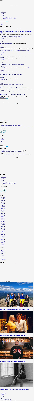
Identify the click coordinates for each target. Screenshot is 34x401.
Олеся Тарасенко (2, 82)
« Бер (0, 193)
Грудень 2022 (3, 228)
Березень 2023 (3, 226)
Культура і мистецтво (4, 73)
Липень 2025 (3, 206)
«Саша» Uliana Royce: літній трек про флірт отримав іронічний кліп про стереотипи (12, 124)
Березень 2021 (3, 243)
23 (4, 132)
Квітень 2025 (3, 208)
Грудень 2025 (3, 202)
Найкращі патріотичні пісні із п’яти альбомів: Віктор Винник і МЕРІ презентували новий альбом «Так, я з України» (14, 50)
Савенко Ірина (2, 33)
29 (3, 133)
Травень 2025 (3, 207)
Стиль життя (3, 14)
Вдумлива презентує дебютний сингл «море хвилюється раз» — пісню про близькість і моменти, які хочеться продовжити (17, 152)
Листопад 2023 (3, 220)
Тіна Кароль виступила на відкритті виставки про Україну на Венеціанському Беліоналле (11, 84)
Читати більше (2, 35)
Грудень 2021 (3, 237)
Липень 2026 (3, 197)
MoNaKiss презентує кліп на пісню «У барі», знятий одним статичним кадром (11, 125)
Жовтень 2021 (3, 238)
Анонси (2, 11)
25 (0, 133)
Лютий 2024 (2, 218)
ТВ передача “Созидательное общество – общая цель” (10, 17)
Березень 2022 (3, 235)
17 (5, 131)
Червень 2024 (3, 215)
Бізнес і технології (3, 249)
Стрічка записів (3, 259)
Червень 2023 (3, 224)
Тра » (2, 193)
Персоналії (2, 15)
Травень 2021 (3, 242)
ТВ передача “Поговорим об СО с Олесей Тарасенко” (9, 18)
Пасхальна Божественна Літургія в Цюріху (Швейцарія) (7, 78)
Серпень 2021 (3, 240)
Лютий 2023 (2, 227)
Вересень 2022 (3, 230)
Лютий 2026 (2, 201)
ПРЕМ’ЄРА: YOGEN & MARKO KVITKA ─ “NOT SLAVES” (6, 43)
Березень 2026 (3, 200)
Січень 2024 (2, 219)
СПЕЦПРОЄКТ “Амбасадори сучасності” (6, 19)
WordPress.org (3, 260)
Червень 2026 (3, 198)
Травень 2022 (3, 233)
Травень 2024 (3, 216)
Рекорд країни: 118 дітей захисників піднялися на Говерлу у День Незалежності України (14, 309)
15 (3, 131)
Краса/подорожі (3, 12)
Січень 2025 (2, 210)
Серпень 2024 (3, 214)
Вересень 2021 (3, 239)
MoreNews (10, 400)
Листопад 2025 (3, 203)
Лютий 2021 (2, 244)
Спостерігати (1, 21)
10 (5, 130)
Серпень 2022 (3, 231)
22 (3, 132)
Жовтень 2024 (3, 212)
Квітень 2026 (3, 199)
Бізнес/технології (3, 176)
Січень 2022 (2, 236)
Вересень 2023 (3, 222)
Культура (2, 13)
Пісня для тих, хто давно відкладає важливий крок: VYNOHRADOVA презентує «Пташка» (12, 126)
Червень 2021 (3, 241)
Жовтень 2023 (3, 221)
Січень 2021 (2, 245)
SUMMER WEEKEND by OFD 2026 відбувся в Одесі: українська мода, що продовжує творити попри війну (14, 154)
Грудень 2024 (3, 211)
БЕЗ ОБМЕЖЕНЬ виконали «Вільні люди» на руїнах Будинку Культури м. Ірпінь (10, 91)
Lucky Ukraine (8, 5)
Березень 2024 (3, 217)
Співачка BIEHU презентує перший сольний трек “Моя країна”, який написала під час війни (12, 64)
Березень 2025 (3, 209)
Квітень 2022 (3, 234)
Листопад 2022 (3, 229)
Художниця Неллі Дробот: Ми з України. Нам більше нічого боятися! (9, 71)
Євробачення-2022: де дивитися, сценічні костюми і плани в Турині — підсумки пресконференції (12, 36)
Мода (2, 141)
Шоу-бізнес (2, 16)
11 (0, 131)
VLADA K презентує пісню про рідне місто (5, 58)
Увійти (2, 258)
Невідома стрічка (5, 120)
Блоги (2, 138)
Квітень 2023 (3, 225)
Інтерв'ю (2, 139)
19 (1, 132)
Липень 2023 (3, 223)
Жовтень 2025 (3, 204)
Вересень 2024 (3, 213)
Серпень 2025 (3, 205)
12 (1, 131)
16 (4, 131)
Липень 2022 (3, 232)
